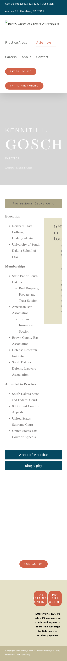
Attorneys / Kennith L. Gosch (18, 167)
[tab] (33, 203)
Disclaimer (10, 654)
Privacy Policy (23, 654)
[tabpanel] (33, 330)
